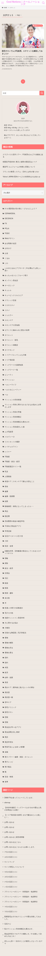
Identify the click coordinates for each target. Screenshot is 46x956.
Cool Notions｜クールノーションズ (23, 3)
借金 (6, 486)
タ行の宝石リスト (11, 876)
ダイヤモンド (10, 350)
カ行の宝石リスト (11, 857)
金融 (6, 752)
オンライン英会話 (11, 280)
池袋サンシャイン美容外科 (15, 617)
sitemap (7, 802)
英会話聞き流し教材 (12, 732)
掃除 (6, 563)
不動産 (7, 456)
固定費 (7, 516)
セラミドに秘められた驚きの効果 (17, 330)
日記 (6, 578)
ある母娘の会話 (10, 243)
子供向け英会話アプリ (13, 526)
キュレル (8, 290)
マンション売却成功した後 (15, 427)
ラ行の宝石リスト (11, 911)
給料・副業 (9, 677)
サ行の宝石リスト (11, 872)
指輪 (6, 558)
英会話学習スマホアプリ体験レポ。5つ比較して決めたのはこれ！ (23, 935)
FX (6, 223)
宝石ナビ (7, 924)
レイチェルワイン (11, 446)
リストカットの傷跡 (12, 441)
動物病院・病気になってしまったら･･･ (19, 506)
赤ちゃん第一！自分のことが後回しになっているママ (23, 942)
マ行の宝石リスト (11, 906)
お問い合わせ (9, 822)
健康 (6, 491)
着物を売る (9, 647)
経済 (6, 672)
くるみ (7, 258)
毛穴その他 (9, 613)
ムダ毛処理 (9, 431)
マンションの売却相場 (13, 399)
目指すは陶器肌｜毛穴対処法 (15, 632)
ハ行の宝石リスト (11, 886)
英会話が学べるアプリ (13, 727)
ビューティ (9, 374)
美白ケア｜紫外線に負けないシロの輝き (19, 687)
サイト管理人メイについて (14, 867)
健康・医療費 (10, 496)
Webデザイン (10, 238)
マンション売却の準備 (13, 412)
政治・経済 (9, 568)
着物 (6, 637)
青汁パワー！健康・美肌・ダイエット (19, 757)
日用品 (7, 573)
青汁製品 (8, 767)
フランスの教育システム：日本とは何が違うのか (21, 171)
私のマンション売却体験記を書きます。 (19, 929)
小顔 (6, 541)
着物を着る (9, 652)
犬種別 (7, 627)
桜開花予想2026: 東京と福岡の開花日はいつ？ (20, 161)
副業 (6, 501)
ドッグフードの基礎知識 (14, 365)
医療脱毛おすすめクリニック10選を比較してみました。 (22, 917)
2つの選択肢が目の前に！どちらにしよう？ (21, 208)
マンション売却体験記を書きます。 (18, 422)
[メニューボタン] (2, 3)
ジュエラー (9, 315)
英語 (6, 737)
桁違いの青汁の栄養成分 (14, 608)
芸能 (6, 717)
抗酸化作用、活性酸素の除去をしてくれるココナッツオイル (23, 552)
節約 (6, 657)
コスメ (7, 310)
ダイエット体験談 (11, 345)
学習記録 (8, 531)
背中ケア (8, 702)
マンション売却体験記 (13, 417)
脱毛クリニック (10, 707)
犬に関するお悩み (11, 622)
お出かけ (8, 248)
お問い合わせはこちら (12, 842)
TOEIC (7, 233)
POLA (7, 228)
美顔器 (7, 692)
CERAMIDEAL (10, 213)
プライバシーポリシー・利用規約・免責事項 (20, 891)
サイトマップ (9, 862)
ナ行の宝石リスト (11, 881)
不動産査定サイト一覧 (13, 466)
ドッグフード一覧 (11, 369)
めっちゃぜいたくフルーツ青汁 (16, 275)
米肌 (6, 667)
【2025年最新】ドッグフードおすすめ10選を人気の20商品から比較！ (22, 808)
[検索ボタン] (43, 3)
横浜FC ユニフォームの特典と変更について (19, 166)
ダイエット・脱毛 (11, 340)
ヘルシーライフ (10, 384)
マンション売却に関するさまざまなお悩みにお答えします (23, 405)
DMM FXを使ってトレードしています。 (19, 797)
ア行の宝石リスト (11, 852)
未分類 (7, 598)
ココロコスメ (10, 305)
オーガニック (10, 285)
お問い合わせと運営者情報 (14, 837)
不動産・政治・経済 (12, 461)
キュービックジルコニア (14, 295)
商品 (6, 511)
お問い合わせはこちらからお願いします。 (20, 847)
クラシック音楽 (10, 300)
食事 (6, 781)
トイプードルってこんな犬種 (15, 355)
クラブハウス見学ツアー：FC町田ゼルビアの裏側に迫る (23, 155)
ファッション (10, 379)
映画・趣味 (9, 593)
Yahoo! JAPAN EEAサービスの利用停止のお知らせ (21, 176)
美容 (6, 682)
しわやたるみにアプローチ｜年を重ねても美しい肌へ (23, 269)
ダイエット (9, 335)
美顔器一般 (9, 697)
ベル (6, 394)
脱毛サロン (9, 712)
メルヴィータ (10, 436)
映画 (6, 583)
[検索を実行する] (41, 93)
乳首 (6, 471)
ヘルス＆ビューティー (13, 389)
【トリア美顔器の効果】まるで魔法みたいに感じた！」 (22, 816)
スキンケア (9, 320)
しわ (6, 263)
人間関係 (8, 476)
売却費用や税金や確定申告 (15, 521)
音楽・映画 (9, 776)
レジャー (8, 451)
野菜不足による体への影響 (15, 747)
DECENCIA (9, 218)
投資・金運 (9, 546)
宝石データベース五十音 (14, 536)
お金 (6, 253)
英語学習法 (9, 742)
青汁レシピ (9, 762)
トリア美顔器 (10, 360)
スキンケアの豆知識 (12, 325)
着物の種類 (9, 642)
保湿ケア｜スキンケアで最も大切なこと (19, 481)
